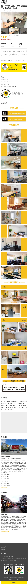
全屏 (25, 13)
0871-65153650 (9, 556)
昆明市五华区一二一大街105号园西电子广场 (14, 60)
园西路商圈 (3, 11)
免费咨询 (14, 583)
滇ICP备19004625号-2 (14, 580)
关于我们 (3, 549)
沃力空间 (9, 11)
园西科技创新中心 (16, 11)
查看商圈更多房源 (5, 531)
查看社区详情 (4, 487)
